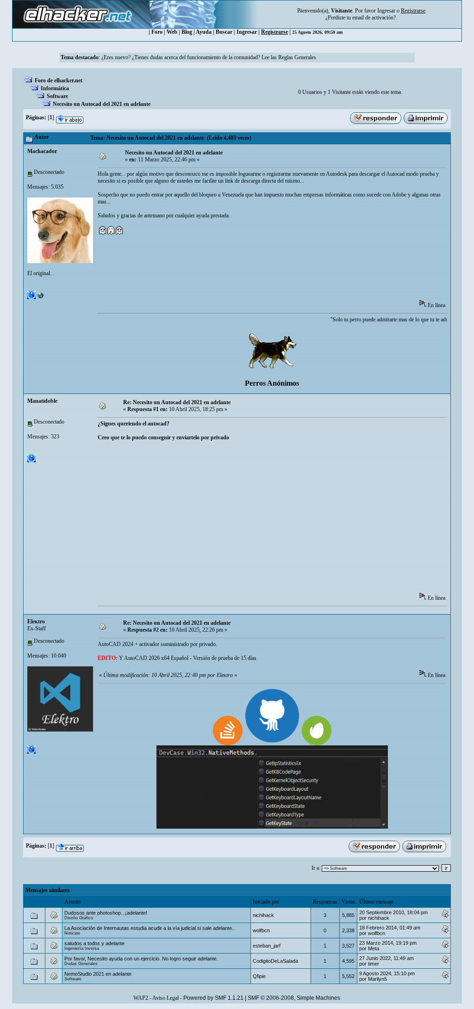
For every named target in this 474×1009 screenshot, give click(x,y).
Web (172, 32)
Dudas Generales (81, 963)
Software (57, 96)
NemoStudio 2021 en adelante (97, 974)
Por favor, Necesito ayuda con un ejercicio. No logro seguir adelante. (141, 958)
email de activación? (374, 17)
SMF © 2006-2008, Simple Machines (294, 998)
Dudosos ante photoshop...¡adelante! (105, 913)
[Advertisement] (266, 271)
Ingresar (386, 10)
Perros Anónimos (272, 383)
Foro (156, 32)
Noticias (72, 933)
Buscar (224, 32)
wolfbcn (261, 930)
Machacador (42, 151)
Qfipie (259, 976)
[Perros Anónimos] (40, 297)
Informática (55, 88)
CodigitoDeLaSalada (275, 961)
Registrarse (274, 32)
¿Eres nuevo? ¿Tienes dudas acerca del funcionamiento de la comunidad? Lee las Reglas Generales (208, 57)
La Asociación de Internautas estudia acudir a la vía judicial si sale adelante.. (149, 928)
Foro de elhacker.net (58, 80)
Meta (373, 948)
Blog (186, 32)
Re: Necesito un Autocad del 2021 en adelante (177, 402)
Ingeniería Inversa (81, 948)
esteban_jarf (267, 945)
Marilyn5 (377, 979)
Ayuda (204, 32)
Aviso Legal (165, 998)
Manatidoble (42, 401)
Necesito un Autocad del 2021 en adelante (101, 104)
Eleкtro (36, 621)
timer (373, 963)
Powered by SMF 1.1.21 (213, 998)
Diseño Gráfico (78, 918)
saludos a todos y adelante (94, 943)
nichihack (263, 915)
